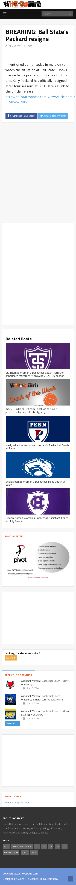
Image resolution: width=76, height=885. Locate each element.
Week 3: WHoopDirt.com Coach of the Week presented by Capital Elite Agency (31, 410)
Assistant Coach (22, 846)
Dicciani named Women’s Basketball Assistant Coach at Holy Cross (36, 519)
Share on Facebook (22, 116)
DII (57, 846)
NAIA (34, 852)
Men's (9, 658)
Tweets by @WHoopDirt (18, 802)
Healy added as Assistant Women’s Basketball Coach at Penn (37, 447)
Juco (24, 852)
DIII (64, 846)
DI (51, 846)
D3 (44, 846)
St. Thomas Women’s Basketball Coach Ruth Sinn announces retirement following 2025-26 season (34, 374)
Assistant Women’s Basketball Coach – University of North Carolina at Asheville (42, 697)
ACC (6, 846)
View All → (12, 723)
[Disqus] (38, 174)
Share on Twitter (54, 116)
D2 (37, 846)
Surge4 (21, 878)
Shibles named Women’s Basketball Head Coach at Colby (35, 483)
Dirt (30, 46)
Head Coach (11, 852)
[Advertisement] (40, 52)
